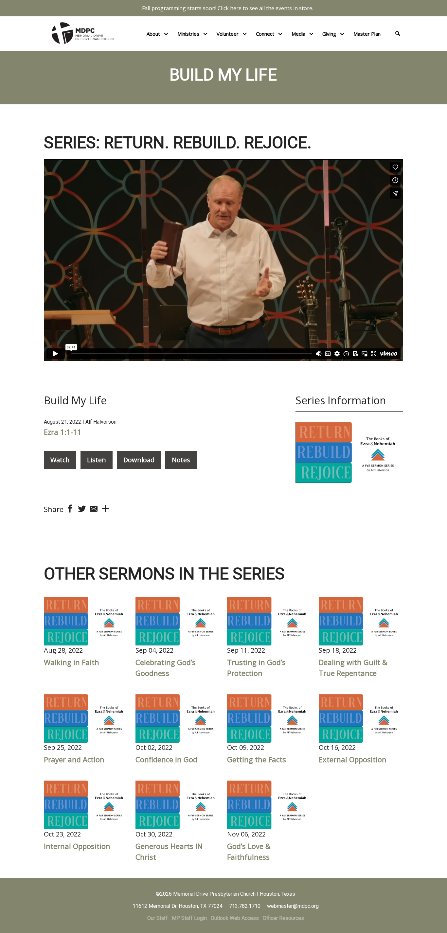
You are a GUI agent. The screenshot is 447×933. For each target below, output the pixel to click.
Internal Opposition (77, 846)
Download (138, 459)
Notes (181, 459)
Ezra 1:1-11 (62, 432)
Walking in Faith (71, 662)
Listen (96, 459)
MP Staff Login (189, 918)
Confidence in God (166, 759)
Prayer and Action (74, 759)
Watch (60, 459)
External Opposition (352, 759)
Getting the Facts (256, 759)
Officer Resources (283, 918)
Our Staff (157, 918)
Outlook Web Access (235, 918)
